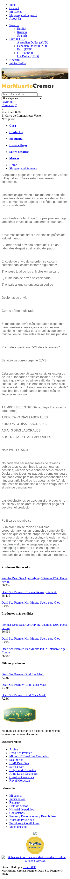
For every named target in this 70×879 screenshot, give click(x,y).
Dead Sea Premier (20, 752)
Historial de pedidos (21, 809)
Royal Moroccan (19, 780)
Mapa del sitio (18, 826)
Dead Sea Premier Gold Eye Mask (23, 674)
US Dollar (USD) (28, 56)
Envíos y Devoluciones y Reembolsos (32, 816)
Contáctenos (16, 813)
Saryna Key (16, 766)
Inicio (12, 4)
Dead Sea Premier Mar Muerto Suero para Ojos (31, 602)
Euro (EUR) (16, 39)
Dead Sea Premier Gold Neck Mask (24, 695)
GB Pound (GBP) (28, 52)
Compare (9, 105)
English (21, 28)
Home (13, 164)
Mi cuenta (15, 795)
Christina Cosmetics (21, 777)
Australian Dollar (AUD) (32, 42)
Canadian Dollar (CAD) (32, 46)
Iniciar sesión (17, 799)
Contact (14, 8)
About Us (15, 18)
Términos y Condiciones (24, 823)
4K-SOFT (29, 867)
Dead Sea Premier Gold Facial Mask (24, 684)
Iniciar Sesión (17, 63)
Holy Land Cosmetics (22, 770)
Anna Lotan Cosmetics (23, 773)
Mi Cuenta (15, 11)
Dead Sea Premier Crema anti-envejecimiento (29, 592)
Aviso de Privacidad (21, 819)
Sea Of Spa (16, 759)
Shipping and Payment (23, 15)
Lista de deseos (18, 806)
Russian (22, 32)
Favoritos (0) (9, 101)
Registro (14, 59)
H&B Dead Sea (19, 763)
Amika (13, 749)
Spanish (14, 25)
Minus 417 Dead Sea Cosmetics (29, 756)
